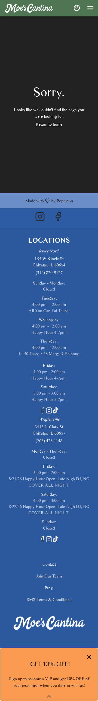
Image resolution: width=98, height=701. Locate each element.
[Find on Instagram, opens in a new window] (40, 218)
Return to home (49, 124)
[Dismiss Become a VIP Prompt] (89, 656)
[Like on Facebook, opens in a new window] (58, 218)
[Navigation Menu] (90, 8)
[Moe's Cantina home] (28, 8)
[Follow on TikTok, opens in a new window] (55, 411)
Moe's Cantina (49, 623)
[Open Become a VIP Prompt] (49, 696)
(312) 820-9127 (49, 272)
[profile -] (77, 8)
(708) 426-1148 (49, 440)
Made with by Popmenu (38, 200)
